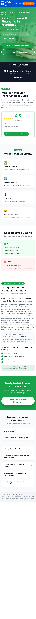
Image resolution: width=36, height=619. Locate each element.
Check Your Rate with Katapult (17, 45)
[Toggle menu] (20, 3)
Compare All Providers (18, 52)
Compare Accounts (28, 3)
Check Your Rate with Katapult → (18, 400)
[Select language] (16, 3)
